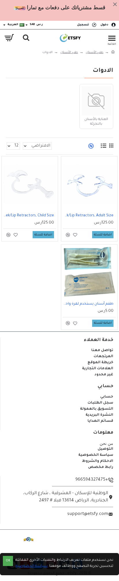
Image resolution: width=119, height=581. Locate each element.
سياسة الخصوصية (32, 566)
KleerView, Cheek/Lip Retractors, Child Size (28, 216)
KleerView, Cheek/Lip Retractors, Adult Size (88, 216)
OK (8, 561)
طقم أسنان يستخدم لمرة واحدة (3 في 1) (88, 304)
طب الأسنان (94, 52)
